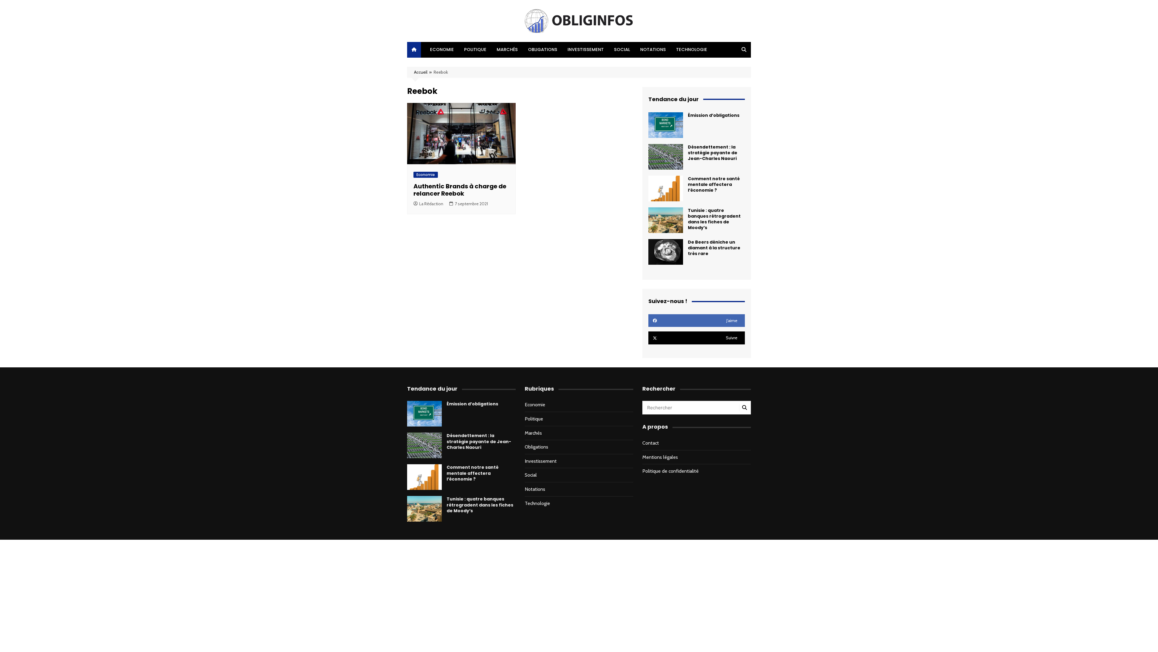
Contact (650, 443)
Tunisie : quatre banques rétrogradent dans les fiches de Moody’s (714, 219)
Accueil (420, 72)
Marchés (507, 49)
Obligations (542, 49)
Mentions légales (660, 457)
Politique (475, 49)
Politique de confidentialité (670, 471)
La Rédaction (431, 203)
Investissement (586, 49)
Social (622, 49)
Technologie (691, 49)
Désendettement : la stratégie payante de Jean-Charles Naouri (712, 152)
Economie (442, 49)
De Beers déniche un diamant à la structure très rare (714, 248)
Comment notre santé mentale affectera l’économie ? (714, 184)
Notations (653, 49)
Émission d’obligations (713, 115)
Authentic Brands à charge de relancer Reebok (459, 190)
